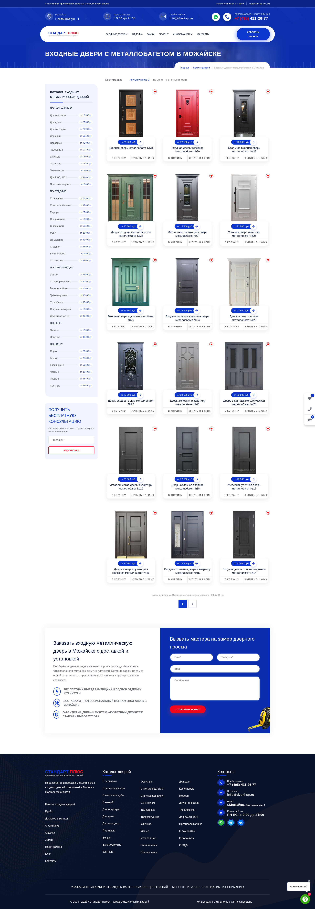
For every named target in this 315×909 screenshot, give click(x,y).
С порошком (186, 838)
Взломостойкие (112, 844)
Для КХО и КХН (188, 817)
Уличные (146, 824)
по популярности (176, 79)
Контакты (203, 34)
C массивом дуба (113, 795)
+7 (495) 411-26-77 (241, 784)
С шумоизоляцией (152, 795)
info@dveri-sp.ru (181, 18)
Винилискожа (149, 852)
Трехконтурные (150, 817)
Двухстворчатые (189, 802)
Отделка (137, 34)
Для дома (108, 816)
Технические (187, 809)
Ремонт (164, 34)
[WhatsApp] (216, 17)
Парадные (109, 830)
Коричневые (186, 788)
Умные (145, 831)
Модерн (184, 795)
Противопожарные (190, 824)
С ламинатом (187, 831)
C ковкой (108, 802)
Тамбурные (148, 809)
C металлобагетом (152, 788)
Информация (181, 34)
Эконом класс (149, 845)
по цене (158, 79)
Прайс (49, 811)
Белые (107, 837)
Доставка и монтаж (56, 818)
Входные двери (115, 34)
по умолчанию (139, 79)
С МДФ (183, 845)
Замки (151, 34)
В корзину (119, 158)
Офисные (147, 781)
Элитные (108, 851)
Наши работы (53, 846)
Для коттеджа (111, 823)
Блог (48, 853)
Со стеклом (148, 802)
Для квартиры (111, 809)
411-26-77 (251, 18)
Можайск (60, 15)
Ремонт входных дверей (60, 804)
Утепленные (148, 838)
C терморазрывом (114, 788)
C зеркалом (110, 781)
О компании (52, 825)
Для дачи (184, 781)
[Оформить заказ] (309, 409)
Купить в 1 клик (143, 158)
